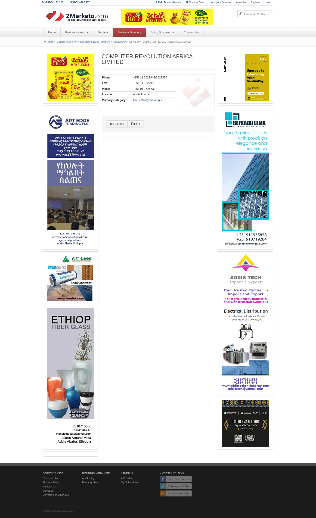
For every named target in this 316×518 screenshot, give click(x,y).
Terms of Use (51, 478)
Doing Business (161, 32)
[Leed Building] (71, 277)
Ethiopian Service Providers (95, 42)
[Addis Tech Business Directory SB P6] (245, 323)
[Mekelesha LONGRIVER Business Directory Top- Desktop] (167, 17)
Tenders (103, 32)
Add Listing (88, 478)
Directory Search (197, 2)
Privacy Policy (51, 482)
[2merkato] (79, 16)
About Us (48, 490)
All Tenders (127, 478)
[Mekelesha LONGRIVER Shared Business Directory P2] (71, 77)
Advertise (241, 2)
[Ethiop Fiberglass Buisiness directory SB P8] (71, 377)
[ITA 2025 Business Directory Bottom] (245, 423)
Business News (75, 32)
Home (52, 32)
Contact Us (49, 486)
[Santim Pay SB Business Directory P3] (245, 77)
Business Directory (129, 32)
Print (136, 123)
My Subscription (130, 482)
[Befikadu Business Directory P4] (245, 177)
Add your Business (221, 2)
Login (268, 2)
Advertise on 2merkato (56, 494)
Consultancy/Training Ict (126, 42)
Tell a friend (117, 123)
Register (255, 2)
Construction (192, 32)
